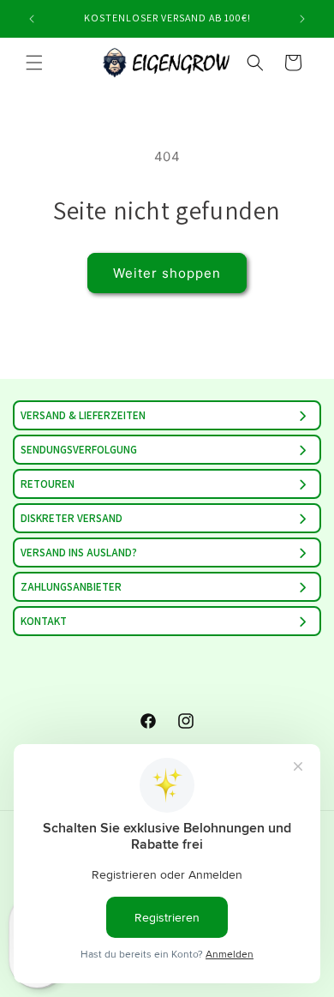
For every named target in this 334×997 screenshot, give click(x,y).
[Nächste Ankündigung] (302, 19)
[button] (34, 62)
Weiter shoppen (167, 273)
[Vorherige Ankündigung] (32, 19)
